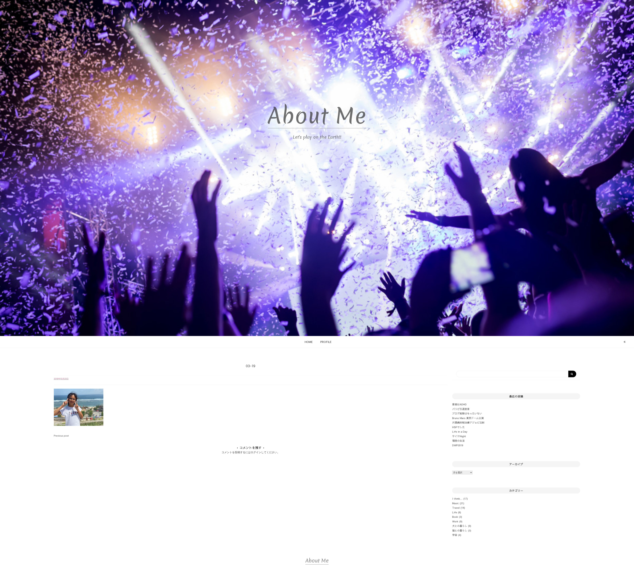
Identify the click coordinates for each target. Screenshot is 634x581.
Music (455, 503)
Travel (456, 507)
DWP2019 (457, 445)
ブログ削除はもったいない (467, 413)
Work (455, 521)
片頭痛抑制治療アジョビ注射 (468, 422)
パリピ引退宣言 (461, 409)
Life (454, 512)
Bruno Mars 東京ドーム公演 (468, 418)
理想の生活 (458, 440)
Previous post (61, 435)
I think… (457, 498)
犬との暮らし (459, 526)
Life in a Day (459, 431)
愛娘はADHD (459, 404)
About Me (317, 115)
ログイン (256, 452)
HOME (309, 342)
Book (455, 516)
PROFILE (326, 342)
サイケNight (459, 436)
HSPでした (458, 427)
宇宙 (454, 535)
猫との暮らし (459, 530)
